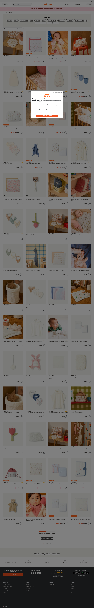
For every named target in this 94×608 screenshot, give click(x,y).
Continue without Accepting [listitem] (56, 92)
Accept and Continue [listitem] (47, 115)
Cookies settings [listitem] (47, 113)
